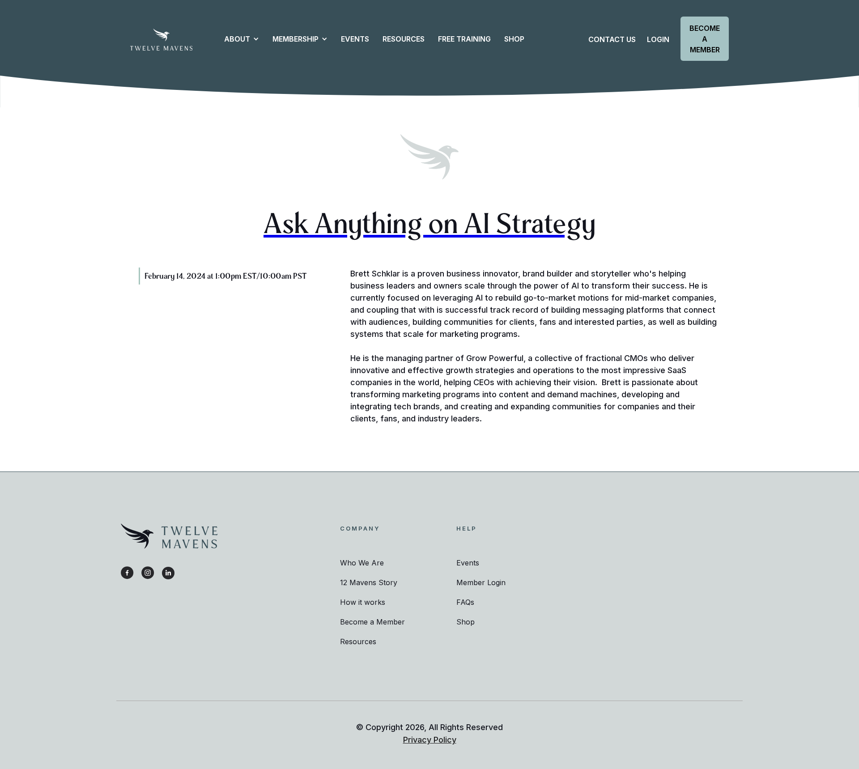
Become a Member (704, 39)
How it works (362, 602)
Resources (358, 641)
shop (514, 38)
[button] (237, 39)
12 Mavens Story (368, 582)
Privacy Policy (429, 739)
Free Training (464, 38)
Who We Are (362, 562)
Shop (465, 621)
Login (658, 39)
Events (355, 38)
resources (404, 38)
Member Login (481, 582)
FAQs (465, 602)
